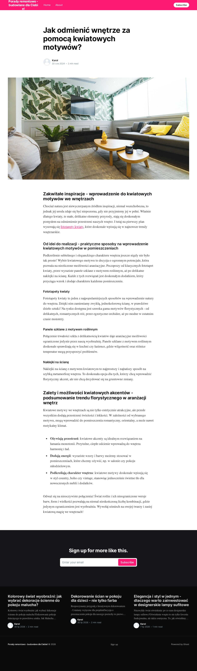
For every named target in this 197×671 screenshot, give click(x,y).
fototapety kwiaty (72, 226)
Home (47, 4)
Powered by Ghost (180, 644)
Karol (55, 60)
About (59, 4)
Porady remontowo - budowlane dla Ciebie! (28, 644)
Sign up (114, 644)
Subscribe (181, 5)
